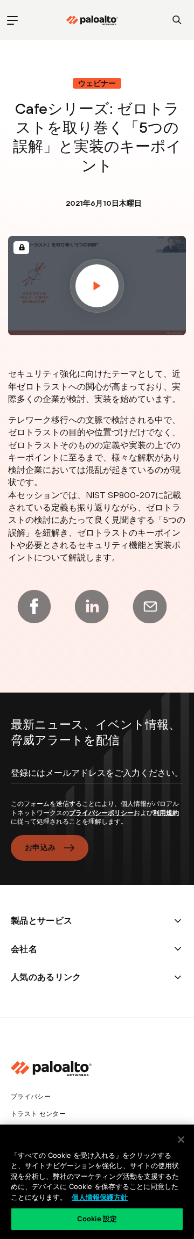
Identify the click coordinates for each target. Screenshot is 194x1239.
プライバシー (31, 1096)
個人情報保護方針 (100, 1197)
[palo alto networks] (92, 20)
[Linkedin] (91, 606)
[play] (97, 286)
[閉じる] (181, 1139)
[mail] (150, 606)
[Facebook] (34, 606)
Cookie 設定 (97, 1218)
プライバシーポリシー (101, 813)
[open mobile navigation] (12, 20)
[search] (177, 20)
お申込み (40, 847)
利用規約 (166, 813)
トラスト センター (38, 1114)
